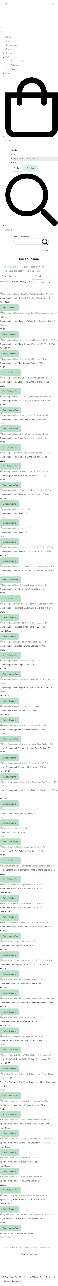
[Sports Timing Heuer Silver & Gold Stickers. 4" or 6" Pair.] (26, 1139)
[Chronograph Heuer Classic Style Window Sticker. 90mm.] (26, 396)
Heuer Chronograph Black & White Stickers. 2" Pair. (22, 729)
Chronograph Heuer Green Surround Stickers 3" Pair (23, 438)
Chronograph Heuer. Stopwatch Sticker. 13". (19, 664)
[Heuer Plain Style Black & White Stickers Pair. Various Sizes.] (28, 998)
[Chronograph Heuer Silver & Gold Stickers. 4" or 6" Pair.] (25, 490)
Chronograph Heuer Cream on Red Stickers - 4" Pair (23, 419)
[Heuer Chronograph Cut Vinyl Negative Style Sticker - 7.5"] (26, 744)
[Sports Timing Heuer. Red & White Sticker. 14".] (21, 1177)
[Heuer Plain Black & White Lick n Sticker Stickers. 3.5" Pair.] (27, 922)
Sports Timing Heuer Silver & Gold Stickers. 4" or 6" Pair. (25, 1143)
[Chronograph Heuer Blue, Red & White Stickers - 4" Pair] (26, 378)
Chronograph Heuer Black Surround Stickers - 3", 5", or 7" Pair (27, 344)
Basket (17, 168)
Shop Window (10, 267)
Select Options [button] (9, 307)
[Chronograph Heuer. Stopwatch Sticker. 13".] (20, 660)
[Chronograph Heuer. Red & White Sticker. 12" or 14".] (24, 623)
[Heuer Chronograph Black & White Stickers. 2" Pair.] (24, 725)
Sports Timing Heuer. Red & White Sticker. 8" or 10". (23, 1199)
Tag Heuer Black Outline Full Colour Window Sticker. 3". (24, 1218)
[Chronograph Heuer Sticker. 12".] (15, 528)
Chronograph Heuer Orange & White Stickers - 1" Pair (23, 457)
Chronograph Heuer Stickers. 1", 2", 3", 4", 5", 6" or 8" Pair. (25, 551)
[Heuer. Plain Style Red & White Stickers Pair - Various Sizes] (27, 1055)
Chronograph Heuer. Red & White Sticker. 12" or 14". (23, 627)
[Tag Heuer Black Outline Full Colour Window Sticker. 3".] (25, 1214)
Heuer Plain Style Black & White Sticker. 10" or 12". (22, 983)
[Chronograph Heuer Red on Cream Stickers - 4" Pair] (24, 471)
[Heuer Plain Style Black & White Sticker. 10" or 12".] (23, 979)
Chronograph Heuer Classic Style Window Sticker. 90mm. (25, 400)
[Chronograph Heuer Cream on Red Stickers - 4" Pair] (24, 415)
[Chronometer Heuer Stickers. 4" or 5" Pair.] (19, 706)
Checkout (30, 168)
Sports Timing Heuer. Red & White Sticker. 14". (20, 1181)
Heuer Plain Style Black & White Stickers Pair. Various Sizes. (27, 1002)
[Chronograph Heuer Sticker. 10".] (15, 509)
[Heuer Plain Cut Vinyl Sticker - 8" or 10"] (18, 941)
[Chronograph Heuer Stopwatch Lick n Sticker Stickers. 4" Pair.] (28, 566)
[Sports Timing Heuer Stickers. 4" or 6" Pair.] (20, 1158)
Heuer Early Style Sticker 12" (13, 832)
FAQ (7, 57)
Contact (8, 53)
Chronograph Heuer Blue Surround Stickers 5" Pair (22, 363)
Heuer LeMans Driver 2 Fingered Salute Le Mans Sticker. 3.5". (27, 870)
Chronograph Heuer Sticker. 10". (14, 513)
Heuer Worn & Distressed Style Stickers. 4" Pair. (21, 1040)
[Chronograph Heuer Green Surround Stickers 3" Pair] (24, 434)
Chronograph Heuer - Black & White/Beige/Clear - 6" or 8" (25, 298)
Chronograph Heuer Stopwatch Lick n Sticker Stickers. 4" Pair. (27, 570)
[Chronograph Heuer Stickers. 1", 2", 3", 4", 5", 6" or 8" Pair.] (26, 547)
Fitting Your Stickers (19, 61)
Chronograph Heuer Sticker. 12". (14, 532)
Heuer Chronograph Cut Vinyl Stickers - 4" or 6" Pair (23, 767)
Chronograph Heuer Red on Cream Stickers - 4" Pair (23, 475)
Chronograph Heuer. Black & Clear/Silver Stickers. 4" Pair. (25, 608)
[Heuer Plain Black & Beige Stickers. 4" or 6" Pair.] (22, 884)
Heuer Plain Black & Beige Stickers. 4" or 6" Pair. (21, 888)
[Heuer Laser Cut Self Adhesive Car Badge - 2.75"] (22, 847)
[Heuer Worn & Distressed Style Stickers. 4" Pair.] (22, 1036)
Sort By (28, 282)
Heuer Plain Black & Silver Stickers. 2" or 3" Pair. (21, 907)
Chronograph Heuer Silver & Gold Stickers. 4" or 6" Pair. (24, 494)
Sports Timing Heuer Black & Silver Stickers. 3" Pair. (23, 1105)
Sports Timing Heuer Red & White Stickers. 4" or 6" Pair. (24, 1124)
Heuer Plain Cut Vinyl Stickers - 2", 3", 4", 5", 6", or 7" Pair (25, 964)
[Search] (45, 242)
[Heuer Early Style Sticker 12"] (14, 828)
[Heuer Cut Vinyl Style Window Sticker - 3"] (19, 809)
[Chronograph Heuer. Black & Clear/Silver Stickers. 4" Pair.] (26, 604)
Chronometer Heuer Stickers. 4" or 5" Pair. (18, 710)
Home (8, 37)
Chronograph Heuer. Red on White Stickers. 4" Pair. (22, 646)
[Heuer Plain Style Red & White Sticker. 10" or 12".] (23, 1017)
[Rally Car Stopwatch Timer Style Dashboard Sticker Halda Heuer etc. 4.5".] (29, 1078)
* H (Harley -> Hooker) (28, 267)
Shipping (14, 65)
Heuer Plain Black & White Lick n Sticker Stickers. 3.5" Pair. (26, 926)
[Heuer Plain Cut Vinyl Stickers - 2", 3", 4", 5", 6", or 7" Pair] (26, 960)
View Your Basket (12, 271)
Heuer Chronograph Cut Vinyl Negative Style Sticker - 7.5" (25, 748)
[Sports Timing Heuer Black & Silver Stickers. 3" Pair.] (24, 1101)
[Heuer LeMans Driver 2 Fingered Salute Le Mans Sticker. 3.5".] (28, 866)
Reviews (9, 49)
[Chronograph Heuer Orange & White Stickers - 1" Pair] (25, 453)
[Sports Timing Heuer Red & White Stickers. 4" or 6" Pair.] (26, 1120)
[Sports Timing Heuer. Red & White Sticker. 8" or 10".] (24, 1195)
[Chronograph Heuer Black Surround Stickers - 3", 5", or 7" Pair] (28, 340)
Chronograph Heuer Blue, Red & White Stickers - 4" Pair (24, 382)
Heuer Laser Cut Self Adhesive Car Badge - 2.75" (21, 851)
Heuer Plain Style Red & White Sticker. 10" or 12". (22, 1021)
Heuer (43, 267)
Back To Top (5, 1237)
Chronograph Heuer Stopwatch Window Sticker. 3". (22, 589)
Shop (7, 41)
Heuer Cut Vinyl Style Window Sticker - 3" (18, 813)
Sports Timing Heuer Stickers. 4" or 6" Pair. (19, 1162)
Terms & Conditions (29, 1254)
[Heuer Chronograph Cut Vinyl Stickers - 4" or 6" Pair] (24, 763)
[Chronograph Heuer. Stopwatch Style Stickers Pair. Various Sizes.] (29, 683)
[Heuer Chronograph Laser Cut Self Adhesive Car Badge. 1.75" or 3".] (29, 786)
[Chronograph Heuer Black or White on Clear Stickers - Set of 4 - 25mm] (29, 317)
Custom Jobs (11, 45)
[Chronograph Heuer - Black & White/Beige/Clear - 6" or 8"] (26, 294)
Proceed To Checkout (30, 271)
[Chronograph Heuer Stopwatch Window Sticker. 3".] (23, 585)
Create (20, 1281)
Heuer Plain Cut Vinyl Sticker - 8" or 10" (17, 945)
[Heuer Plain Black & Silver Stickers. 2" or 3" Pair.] (22, 903)
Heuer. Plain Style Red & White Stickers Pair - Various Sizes (26, 1059)
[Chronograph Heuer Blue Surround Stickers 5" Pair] (23, 359)
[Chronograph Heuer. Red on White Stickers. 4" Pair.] (23, 642)
